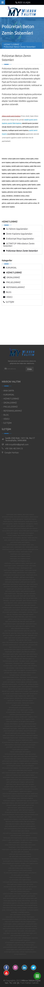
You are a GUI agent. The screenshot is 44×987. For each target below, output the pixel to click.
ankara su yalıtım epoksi (19, 924)
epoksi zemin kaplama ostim (12, 896)
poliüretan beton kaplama (11, 672)
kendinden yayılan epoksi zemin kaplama (20, 714)
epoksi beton (6, 933)
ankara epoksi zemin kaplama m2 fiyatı (16, 917)
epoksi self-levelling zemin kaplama (16, 782)
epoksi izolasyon (20, 928)
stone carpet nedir (33, 691)
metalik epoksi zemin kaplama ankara (20, 554)
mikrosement (33, 661)
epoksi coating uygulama (19, 184)
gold (16, 589)
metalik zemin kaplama (30, 519)
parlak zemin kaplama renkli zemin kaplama (25, 528)
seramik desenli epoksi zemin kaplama (17, 544)
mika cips (9, 614)
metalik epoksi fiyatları (10, 565)
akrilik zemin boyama (27, 700)
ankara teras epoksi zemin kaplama (20, 830)
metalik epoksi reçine (31, 575)
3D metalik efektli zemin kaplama (10, 742)
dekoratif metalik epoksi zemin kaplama (15, 733)
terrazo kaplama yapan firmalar (11, 677)
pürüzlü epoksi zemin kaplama (12, 609)
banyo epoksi (34, 789)
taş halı (24, 679)
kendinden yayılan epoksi (28, 712)
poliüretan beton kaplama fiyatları (27, 672)
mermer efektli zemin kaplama (10, 530)
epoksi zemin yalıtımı (13, 203)
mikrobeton (9, 196)
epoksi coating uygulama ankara (12, 828)
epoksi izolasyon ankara (11, 931)
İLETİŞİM (10, 302)
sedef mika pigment (7, 523)
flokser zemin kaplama (12, 721)
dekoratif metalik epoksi (30, 730)
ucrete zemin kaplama (32, 910)
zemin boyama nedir (32, 656)
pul (29, 598)
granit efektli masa (29, 747)
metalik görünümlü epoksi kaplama (28, 737)
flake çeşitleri (12, 640)
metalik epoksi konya (32, 549)
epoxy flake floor (6, 633)
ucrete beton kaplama (23, 912)
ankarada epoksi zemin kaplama (26, 173)
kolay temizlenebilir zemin (31, 814)
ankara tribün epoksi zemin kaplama (28, 882)
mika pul (35, 612)
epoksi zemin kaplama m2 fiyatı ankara (20, 914)
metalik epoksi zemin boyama (28, 540)
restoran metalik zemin (20, 954)
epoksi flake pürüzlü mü (15, 647)
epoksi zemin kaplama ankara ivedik (27, 898)
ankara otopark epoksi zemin (24, 847)
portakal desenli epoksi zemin (29, 933)
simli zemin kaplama (8, 528)
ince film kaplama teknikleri (13, 765)
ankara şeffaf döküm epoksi (10, 947)
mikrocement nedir (18, 663)
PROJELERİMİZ (13, 282)
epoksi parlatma (19, 926)
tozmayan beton (12, 889)
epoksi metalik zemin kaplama (12, 540)
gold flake (10, 619)
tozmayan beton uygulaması (24, 889)
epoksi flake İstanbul (30, 616)
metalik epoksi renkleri (10, 572)
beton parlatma (33, 886)
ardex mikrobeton (32, 665)
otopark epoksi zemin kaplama (13, 651)
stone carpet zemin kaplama (14, 679)
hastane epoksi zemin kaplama (10, 858)
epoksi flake (34, 598)
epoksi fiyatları (32, 184)
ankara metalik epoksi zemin (12, 844)
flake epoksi (6, 600)
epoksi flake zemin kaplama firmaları (25, 626)
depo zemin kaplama (32, 800)
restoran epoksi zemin (12, 949)
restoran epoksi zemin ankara (11, 951)
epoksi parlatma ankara (9, 928)
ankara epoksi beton (16, 933)
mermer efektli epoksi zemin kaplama (28, 530)
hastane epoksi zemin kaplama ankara (13, 861)
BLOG (8, 292)
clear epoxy (26, 593)
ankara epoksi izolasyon (31, 928)
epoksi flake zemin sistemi (10, 603)
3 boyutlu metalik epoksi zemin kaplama (20, 751)
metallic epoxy (7, 900)
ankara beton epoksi (30, 931)
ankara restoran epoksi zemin (26, 949)
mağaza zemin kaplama (25, 791)
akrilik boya (18, 700)
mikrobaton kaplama (31, 670)
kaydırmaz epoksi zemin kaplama (12, 649)
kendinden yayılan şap (28, 658)
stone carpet (23, 677)
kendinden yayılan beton (10, 886)
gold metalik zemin (28, 589)
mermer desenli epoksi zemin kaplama (14, 754)
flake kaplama (25, 786)
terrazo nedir (25, 693)
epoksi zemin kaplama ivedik (10, 898)
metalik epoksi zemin (27, 740)
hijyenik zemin (7, 796)
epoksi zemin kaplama (29, 605)
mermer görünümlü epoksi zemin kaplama (26, 735)
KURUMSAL (11, 267)
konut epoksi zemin (33, 803)
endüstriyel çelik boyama (30, 905)
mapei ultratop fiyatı (29, 668)
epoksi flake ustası (10, 626)
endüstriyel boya (26, 900)
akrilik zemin (11, 700)
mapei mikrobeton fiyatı (10, 670)
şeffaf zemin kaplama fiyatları (9, 684)
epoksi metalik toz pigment (28, 591)
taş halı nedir (6, 693)
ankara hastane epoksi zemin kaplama (28, 858)
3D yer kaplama (30, 917)
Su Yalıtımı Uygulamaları (17, 229)
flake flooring (27, 633)
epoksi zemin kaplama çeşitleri (20, 181)
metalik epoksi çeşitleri (31, 570)
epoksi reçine (11, 637)
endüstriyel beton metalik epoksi (13, 744)
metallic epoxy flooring (31, 521)
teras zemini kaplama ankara (28, 921)
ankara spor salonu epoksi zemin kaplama (20, 854)
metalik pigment (33, 516)
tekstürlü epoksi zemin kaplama (29, 607)
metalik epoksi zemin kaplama (20, 166)
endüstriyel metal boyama (17, 905)
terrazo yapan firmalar (12, 696)
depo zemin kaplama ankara (27, 824)
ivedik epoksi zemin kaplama (28, 896)
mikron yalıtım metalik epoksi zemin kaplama (20, 770)
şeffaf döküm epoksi (29, 944)
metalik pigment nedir (26, 568)
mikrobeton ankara (19, 196)
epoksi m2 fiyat (30, 805)
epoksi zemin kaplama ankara (19, 162)
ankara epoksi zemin (8, 756)
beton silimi (30, 884)
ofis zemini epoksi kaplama (11, 872)
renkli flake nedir (20, 623)
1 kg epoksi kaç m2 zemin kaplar (12, 726)
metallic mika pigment (19, 523)
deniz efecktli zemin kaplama (25, 535)
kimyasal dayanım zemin (17, 796)
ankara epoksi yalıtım (31, 947)
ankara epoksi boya (21, 772)
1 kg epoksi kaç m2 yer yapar (29, 726)
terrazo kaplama (21, 670)
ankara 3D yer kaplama (8, 919)
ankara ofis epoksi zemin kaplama (11, 840)
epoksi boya (13, 656)
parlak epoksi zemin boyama (11, 586)
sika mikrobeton (10, 668)
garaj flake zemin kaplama (28, 651)
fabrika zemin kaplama (28, 703)
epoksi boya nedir (21, 656)
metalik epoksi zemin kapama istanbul (20, 556)
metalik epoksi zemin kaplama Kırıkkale (14, 563)
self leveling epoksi (30, 942)
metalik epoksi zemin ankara (27, 844)
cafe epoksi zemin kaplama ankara (29, 863)
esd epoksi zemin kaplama (29, 758)
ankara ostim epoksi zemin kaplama (12, 893)
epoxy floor (24, 537)
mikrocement (8, 663)
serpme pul (33, 786)
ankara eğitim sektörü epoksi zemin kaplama (20, 868)
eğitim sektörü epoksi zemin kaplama (20, 865)
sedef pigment (7, 519)
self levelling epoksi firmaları (13, 712)
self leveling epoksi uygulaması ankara (15, 942)
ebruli (8, 526)
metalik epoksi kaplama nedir (10, 737)
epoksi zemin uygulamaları (27, 177)
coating (19, 900)
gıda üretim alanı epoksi (21, 803)
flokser (33, 719)
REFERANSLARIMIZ (15, 287)
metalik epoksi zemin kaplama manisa (20, 561)
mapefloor (27, 719)
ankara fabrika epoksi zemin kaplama (20, 835)
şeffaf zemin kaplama (31, 682)
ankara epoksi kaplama (12, 775)
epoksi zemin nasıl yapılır (28, 744)
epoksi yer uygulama (22, 849)
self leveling (9, 944)
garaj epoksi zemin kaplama (29, 649)
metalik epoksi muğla (26, 551)
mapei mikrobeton (22, 665)
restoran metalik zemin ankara (28, 951)
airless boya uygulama (23, 903)
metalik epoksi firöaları (23, 565)
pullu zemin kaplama (8, 635)
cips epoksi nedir (23, 644)
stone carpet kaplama (32, 677)
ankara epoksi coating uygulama (26, 826)
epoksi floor (27, 630)
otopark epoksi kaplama (9, 800)
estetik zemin (34, 793)
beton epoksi (21, 931)
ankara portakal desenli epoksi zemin (20, 935)
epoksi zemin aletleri (18, 763)
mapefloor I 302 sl (10, 719)
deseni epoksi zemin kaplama (26, 533)
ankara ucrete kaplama (20, 910)
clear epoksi (20, 593)
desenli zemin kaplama (12, 533)
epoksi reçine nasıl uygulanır (26, 810)
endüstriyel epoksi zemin (13, 798)
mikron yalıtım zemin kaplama (10, 768)
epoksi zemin (22, 654)
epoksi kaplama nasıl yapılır (25, 807)
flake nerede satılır (32, 635)
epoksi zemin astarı (19, 756)
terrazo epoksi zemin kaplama (10, 612)
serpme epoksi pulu (7, 789)
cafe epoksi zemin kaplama (30, 861)
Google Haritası (12, 452)
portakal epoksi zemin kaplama (11, 717)
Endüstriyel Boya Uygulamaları (20, 238)
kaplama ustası (22, 696)
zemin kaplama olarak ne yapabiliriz (29, 742)
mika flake (30, 612)
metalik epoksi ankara (8, 547)
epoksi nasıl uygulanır (12, 810)
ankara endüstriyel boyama (10, 907)
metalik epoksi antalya (14, 551)
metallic (36, 523)
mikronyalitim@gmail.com (16, 444)
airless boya (34, 900)
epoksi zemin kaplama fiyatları (26, 775)
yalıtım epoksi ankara (9, 926)
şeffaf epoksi (32, 593)
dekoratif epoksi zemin (22, 784)
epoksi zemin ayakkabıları (31, 763)
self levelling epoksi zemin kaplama (11, 607)
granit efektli (9, 747)
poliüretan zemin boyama (14, 192)
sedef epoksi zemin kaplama (27, 577)
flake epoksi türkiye (9, 616)
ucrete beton (14, 912)
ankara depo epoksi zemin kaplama (27, 819)
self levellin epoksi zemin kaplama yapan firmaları (20, 710)
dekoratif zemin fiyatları (8, 691)
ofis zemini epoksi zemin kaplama (20, 875)
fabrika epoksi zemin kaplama (29, 833)
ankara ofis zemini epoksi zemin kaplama (20, 877)
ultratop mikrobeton (33, 684)
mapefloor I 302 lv (32, 717)
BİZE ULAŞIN (23, 2)
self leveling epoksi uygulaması (30, 938)
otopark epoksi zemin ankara (9, 849)
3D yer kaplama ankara (20, 919)
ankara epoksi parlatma (30, 926)
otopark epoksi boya (21, 800)
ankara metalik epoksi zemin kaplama (13, 730)
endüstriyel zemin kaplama (10, 793)
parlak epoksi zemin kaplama (27, 582)
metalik (21, 586)
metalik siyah (10, 589)
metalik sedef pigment (17, 519)
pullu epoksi (19, 600)
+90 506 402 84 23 (14, 448)
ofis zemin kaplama (14, 791)
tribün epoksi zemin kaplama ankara (16, 884)
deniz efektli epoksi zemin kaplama (12, 537)
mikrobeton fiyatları (24, 661)
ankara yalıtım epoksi (31, 924)
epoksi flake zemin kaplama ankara (20, 628)
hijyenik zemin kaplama (8, 814)
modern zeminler (30, 733)
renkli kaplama (30, 526)
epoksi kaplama (11, 173)
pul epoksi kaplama (9, 786)
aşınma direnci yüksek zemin (27, 812)
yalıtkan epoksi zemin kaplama (10, 761)
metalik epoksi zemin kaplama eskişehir (20, 558)
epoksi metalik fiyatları (10, 593)
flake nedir (22, 621)
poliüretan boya (19, 698)
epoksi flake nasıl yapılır (9, 623)
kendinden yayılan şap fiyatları (11, 661)
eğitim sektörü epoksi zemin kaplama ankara (20, 870)
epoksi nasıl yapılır (12, 807)
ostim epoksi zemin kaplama (29, 893)
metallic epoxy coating (19, 521)
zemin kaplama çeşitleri (15, 686)
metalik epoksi (12, 847)
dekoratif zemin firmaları (21, 691)
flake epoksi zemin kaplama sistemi (14, 605)
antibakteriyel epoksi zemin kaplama (28, 761)
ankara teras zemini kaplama (12, 921)
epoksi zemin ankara (30, 754)
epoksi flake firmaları (31, 623)
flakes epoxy (35, 633)
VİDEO (9, 297)
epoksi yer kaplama (33, 849)
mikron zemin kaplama (28, 765)
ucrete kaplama (10, 910)
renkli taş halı (30, 679)
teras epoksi (27, 789)
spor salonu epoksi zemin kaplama (20, 851)
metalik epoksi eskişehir (8, 549)
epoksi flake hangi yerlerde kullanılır (28, 642)
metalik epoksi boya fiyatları (12, 596)
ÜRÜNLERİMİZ (13, 277)
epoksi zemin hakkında (12, 779)
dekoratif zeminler (13, 689)
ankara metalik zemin (32, 772)
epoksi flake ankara (20, 616)
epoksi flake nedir (30, 621)
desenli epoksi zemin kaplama (28, 609)
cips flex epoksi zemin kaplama (26, 721)
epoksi (9, 170)
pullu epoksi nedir (33, 644)
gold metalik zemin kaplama (13, 591)
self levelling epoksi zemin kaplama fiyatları (20, 707)
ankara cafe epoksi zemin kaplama (11, 863)
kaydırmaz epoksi (26, 647)
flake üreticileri (20, 640)
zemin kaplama (23, 612)
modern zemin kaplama (9, 735)
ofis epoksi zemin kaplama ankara (29, 840)
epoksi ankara (16, 170)
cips (27, 598)
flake (24, 598)
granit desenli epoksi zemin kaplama (20, 542)
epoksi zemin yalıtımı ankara (28, 203)
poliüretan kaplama (9, 698)
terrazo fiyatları (34, 693)
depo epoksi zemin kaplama (11, 819)
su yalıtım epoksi (7, 924)
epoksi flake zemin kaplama (30, 600)
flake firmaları (28, 640)
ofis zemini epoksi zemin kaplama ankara (20, 879)
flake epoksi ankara (17, 614)
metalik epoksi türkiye (21, 549)
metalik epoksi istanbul (32, 547)
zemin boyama (22, 584)
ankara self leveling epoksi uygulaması (20, 940)
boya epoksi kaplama (11, 805)
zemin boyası (6, 656)
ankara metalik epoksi (14, 842)
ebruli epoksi (32, 565)
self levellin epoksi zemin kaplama (20, 705)
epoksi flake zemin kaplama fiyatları (23, 619)
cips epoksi (12, 600)
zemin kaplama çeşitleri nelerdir (30, 686)
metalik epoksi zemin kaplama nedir (26, 572)
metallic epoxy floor (8, 521)
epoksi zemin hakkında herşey (26, 779)
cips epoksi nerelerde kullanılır (10, 644)
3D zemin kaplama (12, 535)
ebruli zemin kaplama (28, 514)
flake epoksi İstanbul (28, 614)
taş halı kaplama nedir (16, 693)
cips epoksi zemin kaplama (22, 637)
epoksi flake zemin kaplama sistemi (27, 603)
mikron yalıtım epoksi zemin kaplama (28, 768)
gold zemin (20, 589)
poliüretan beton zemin (16, 199)
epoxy (32, 544)
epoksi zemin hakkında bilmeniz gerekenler (26, 777)
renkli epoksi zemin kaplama (17, 526)
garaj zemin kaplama (18, 789)
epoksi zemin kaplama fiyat (12, 621)
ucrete (3, 910)
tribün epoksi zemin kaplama (10, 882)
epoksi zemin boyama (20, 188)
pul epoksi (31, 784)
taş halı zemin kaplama (9, 682)
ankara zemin (12, 817)
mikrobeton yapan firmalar (10, 665)
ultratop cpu (5, 686)
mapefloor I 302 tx (20, 719)
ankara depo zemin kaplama (12, 824)
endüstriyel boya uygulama (10, 903)
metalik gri (26, 586)
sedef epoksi (16, 577)
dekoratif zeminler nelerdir (25, 689)
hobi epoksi (9, 577)
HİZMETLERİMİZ (11, 398)
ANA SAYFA (8, 390)
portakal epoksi (24, 717)
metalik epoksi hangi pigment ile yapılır (14, 570)
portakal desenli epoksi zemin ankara (11, 938)
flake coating (20, 633)
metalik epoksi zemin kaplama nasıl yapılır (14, 575)
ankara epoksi (30, 158)
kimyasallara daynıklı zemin (12, 812)
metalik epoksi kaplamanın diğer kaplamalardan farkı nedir (20, 579)
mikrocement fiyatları (29, 663)
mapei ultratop (19, 668)
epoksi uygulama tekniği (31, 796)
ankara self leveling (18, 944)
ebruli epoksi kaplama (7, 516)
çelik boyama (6, 905)
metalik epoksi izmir (19, 547)
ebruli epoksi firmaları (14, 568)
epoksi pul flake (30, 782)
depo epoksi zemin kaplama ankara (15, 821)
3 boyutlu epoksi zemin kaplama (20, 749)
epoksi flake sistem (11, 784)
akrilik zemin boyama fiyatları (14, 703)
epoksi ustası (30, 696)
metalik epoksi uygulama (14, 740)
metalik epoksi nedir (31, 563)
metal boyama (33, 903)
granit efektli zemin (18, 747)
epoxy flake (13, 633)
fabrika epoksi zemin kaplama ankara (13, 837)
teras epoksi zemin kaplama (29, 828)
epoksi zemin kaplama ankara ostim (20, 891)
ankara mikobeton (22, 907)
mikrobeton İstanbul (25, 675)
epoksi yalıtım (21, 947)
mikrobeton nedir (17, 658)
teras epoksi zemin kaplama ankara (12, 833)
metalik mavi (33, 586)
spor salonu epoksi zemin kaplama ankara (20, 856)
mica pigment (29, 523)
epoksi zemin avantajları (31, 756)
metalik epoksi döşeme (30, 723)
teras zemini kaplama (32, 919)
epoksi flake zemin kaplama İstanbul (13, 630)
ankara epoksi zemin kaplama (16, 158)
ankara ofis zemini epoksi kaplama (27, 872)
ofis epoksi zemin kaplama (30, 837)
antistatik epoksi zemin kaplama (13, 758)
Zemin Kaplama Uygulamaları (19, 234)
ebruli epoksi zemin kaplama (21, 516)
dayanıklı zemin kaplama (23, 793)
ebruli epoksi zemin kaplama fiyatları (12, 598)
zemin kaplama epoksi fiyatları (11, 654)
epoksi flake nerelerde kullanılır (10, 642)
